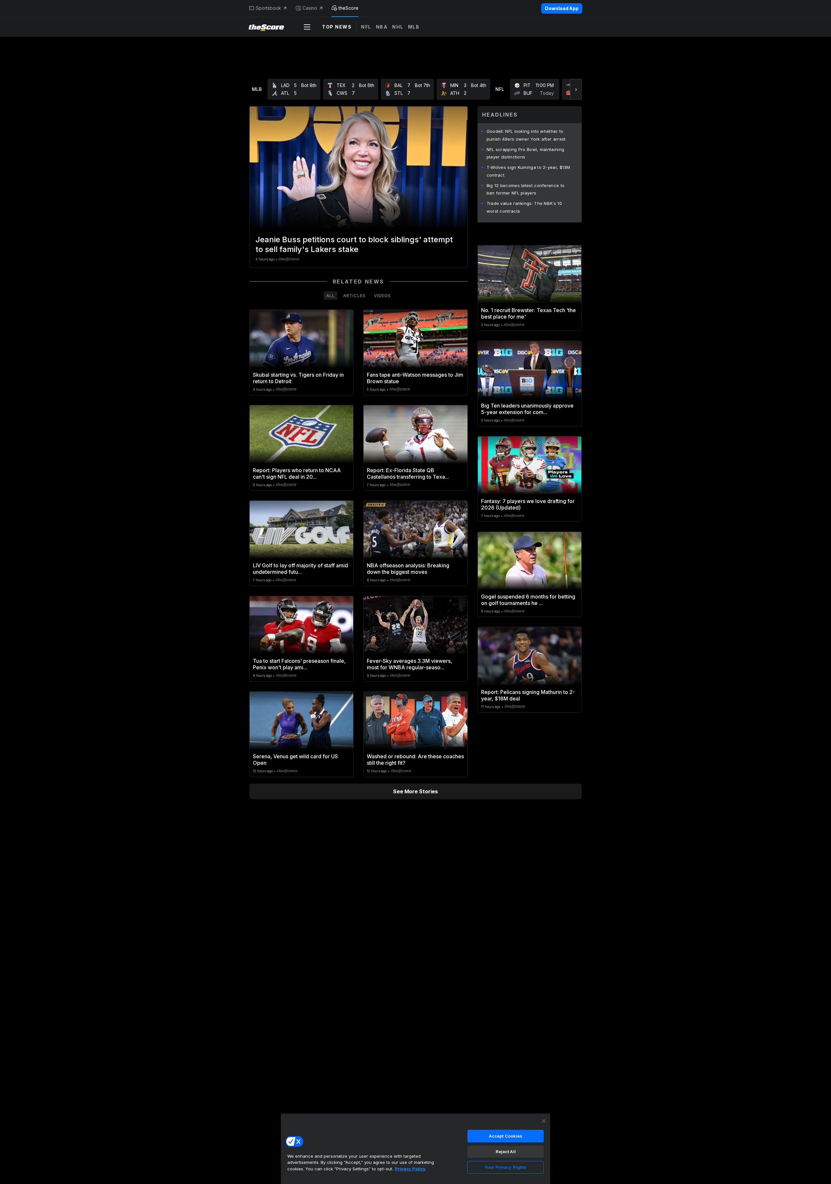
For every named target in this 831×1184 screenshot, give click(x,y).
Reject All (506, 1151)
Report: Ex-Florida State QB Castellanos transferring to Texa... (408, 473)
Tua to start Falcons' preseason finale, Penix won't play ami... (299, 664)
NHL (397, 27)
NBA (382, 27)
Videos (382, 295)
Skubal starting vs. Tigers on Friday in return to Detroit (298, 378)
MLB (414, 27)
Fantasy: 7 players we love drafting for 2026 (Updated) (528, 504)
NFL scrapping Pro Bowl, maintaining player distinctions (525, 153)
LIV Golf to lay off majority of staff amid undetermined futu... (300, 568)
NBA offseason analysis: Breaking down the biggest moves (408, 568)
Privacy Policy (410, 1168)
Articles (354, 295)
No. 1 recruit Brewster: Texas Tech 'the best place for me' (528, 313)
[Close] (544, 1121)
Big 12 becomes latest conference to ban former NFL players (526, 189)
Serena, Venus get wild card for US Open (295, 759)
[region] (415, 1148)
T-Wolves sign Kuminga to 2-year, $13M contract (528, 171)
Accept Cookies (506, 1136)
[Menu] (307, 27)
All (330, 295)
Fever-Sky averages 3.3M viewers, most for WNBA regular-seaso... (409, 664)
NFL (366, 27)
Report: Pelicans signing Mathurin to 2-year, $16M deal (528, 695)
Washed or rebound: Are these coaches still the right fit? (415, 759)
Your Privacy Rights (506, 1167)
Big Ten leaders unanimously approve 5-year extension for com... (527, 408)
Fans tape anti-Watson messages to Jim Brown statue (415, 378)
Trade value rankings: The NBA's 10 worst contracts (524, 207)
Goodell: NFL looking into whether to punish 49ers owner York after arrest (526, 135)
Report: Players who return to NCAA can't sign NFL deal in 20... (297, 473)
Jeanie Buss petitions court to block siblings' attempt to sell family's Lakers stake (354, 244)
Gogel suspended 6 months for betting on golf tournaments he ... (528, 599)
